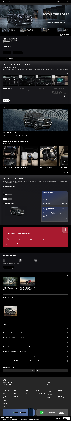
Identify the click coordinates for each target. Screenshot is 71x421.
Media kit (26, 391)
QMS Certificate (28, 394)
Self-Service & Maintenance (40, 393)
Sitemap (48, 397)
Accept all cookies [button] (66, 418)
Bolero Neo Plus (5, 403)
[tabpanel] (35, 20)
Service (37, 390)
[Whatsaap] (42, 412)
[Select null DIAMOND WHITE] (19, 135)
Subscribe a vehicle (61, 397)
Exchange (59, 393)
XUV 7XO (4, 393)
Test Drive (60, 390)
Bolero (4, 404)
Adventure (38, 391)
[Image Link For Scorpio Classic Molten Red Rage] (27, 281)
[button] (58, 418)
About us (26, 390)
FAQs (48, 392)
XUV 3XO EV (5, 394)
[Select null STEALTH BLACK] (23, 135)
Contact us (49, 391)
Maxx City (16, 391)
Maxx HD (15, 393)
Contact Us (59, 1)
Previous (64, 33)
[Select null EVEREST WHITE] (26, 135)
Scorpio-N (4, 391)
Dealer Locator (49, 394)
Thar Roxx (4, 396)
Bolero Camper (16, 396)
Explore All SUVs (6, 390)
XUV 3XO (4, 397)
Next (67, 33)
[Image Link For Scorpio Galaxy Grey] (10, 281)
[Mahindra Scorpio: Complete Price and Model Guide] (16, 302)
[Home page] (4, 379)
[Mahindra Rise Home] (4, 1)
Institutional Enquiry (50, 395)
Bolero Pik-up (16, 394)
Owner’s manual (39, 394)
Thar (4, 399)
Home (7, 4)
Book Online (60, 391)
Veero (15, 390)
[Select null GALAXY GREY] (16, 135)
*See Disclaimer (4, 217)
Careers (26, 393)
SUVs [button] (10, 1)
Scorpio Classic (5, 400)
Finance (59, 394)
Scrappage (60, 396)
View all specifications (46, 203)
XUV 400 (4, 406)
